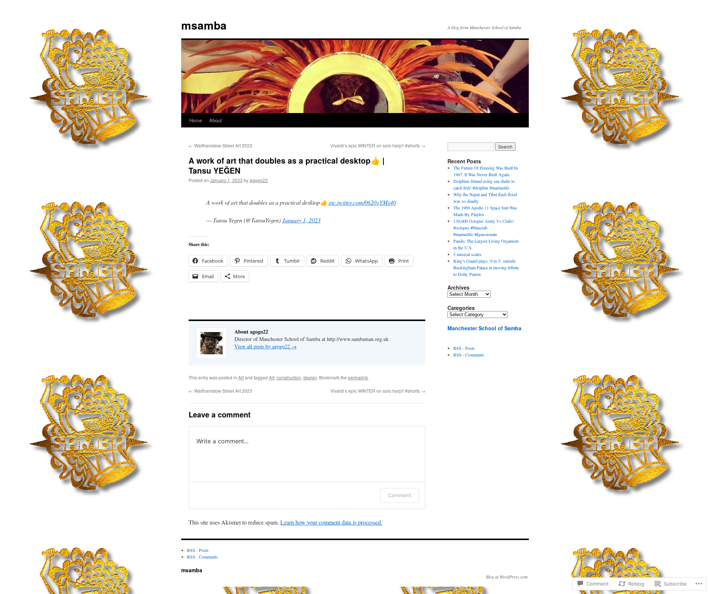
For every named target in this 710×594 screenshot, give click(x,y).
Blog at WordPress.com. (507, 577)
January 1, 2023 (301, 220)
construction (289, 377)
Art (241, 377)
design (310, 377)
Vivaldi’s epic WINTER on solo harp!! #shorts (377, 145)
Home (195, 120)
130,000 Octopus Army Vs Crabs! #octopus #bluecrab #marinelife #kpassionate (483, 227)
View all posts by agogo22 (265, 346)
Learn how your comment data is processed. (331, 522)
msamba (204, 25)
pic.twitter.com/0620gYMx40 (362, 202)
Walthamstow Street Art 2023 (220, 145)
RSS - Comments (468, 355)
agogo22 (259, 180)
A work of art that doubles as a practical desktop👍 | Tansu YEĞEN (287, 165)
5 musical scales (467, 254)
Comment (399, 495)
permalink (358, 377)
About (215, 120)
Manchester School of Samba (484, 328)
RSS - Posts (464, 348)
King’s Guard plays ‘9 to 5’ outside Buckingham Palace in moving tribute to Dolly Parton (486, 267)
